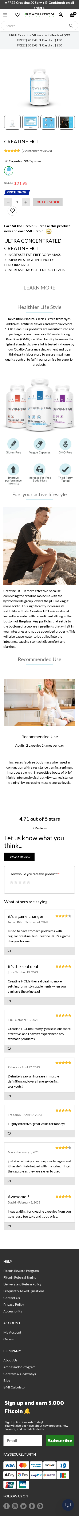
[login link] (60, 15)
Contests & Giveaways (19, 1374)
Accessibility (12, 1311)
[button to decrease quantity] (8, 202)
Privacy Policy (13, 1304)
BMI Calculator (14, 1387)
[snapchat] (32, 1506)
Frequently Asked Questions (23, 1291)
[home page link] (39, 14)
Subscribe (60, 1440)
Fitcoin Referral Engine (19, 1277)
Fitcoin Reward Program (21, 1271)
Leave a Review (19, 857)
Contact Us (11, 1298)
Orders (8, 1339)
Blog (6, 1380)
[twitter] (23, 1506)
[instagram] (15, 1506)
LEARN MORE (39, 287)
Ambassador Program (19, 1367)
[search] (71, 25)
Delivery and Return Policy (22, 1284)
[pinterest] (40, 1506)
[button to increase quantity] (26, 202)
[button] (7, 14)
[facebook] (6, 1506)
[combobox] (35, 25)
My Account (12, 1332)
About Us (10, 1360)
